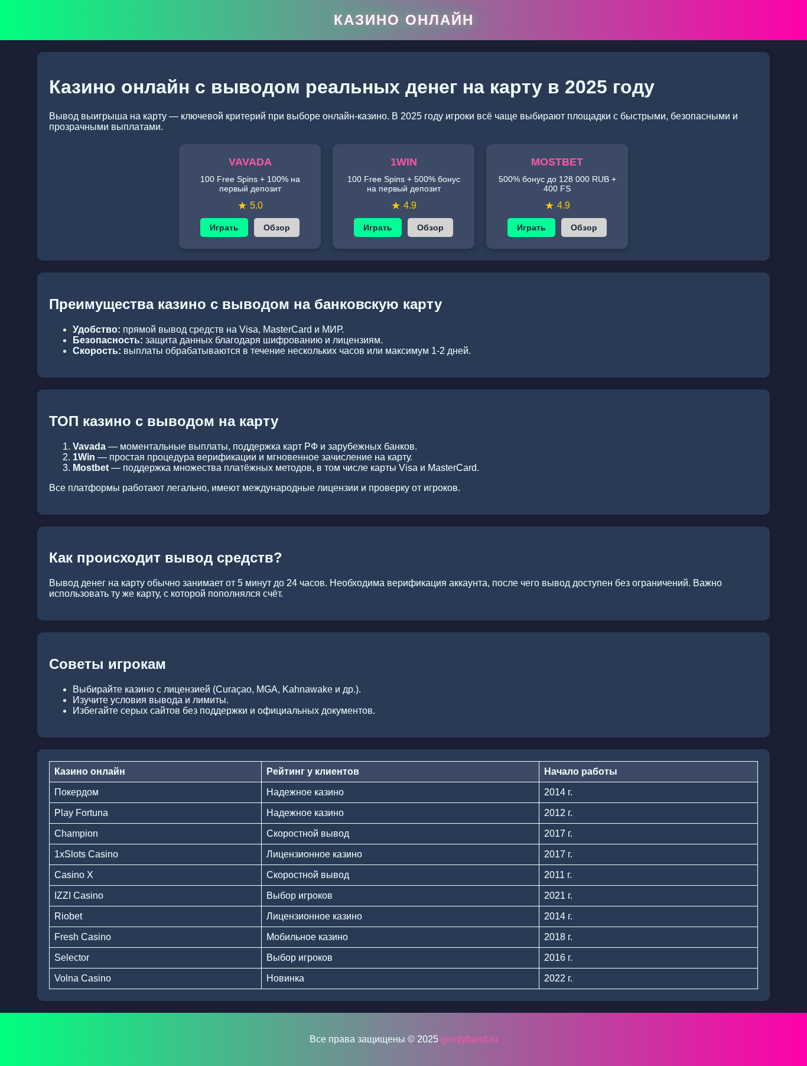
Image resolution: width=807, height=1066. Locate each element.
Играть (224, 227)
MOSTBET (557, 162)
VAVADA (250, 162)
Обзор (276, 227)
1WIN (404, 162)
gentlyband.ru (469, 1039)
